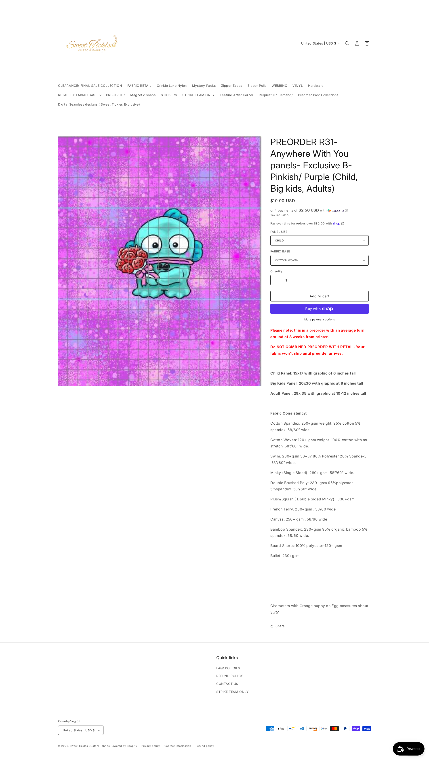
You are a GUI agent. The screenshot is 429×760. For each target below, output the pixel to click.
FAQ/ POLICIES (228, 668)
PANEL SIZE (278, 231)
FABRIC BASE (280, 251)
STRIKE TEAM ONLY (232, 692)
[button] (79, 95)
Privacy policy (150, 745)
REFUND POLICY (229, 676)
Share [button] (280, 626)
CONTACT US (227, 684)
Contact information (177, 745)
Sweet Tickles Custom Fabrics (90, 745)
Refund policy (205, 745)
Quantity (276, 271)
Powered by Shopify (124, 745)
